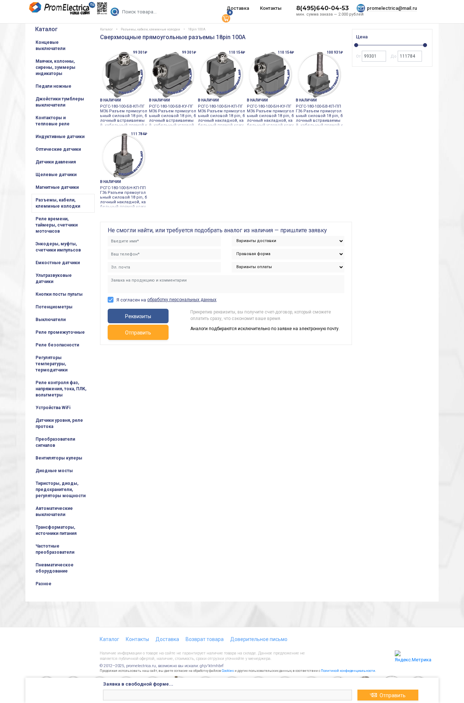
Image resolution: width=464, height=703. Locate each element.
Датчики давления (56, 162)
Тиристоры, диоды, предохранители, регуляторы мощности (61, 489)
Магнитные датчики (57, 187)
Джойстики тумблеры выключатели (60, 102)
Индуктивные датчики (60, 136)
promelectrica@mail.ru (392, 8)
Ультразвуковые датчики (54, 278)
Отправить (138, 333)
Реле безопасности (57, 345)
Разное (43, 583)
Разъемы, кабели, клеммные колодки (58, 203)
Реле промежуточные (60, 332)
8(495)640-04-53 (322, 8)
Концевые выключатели (50, 45)
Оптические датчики (58, 149)
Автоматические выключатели (54, 511)
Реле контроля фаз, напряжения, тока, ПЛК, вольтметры (61, 389)
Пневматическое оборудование (55, 568)
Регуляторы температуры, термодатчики (51, 364)
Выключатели (51, 319)
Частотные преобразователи (55, 549)
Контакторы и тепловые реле (53, 120)
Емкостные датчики (58, 262)
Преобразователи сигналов (55, 442)
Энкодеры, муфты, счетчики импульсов (58, 247)
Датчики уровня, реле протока (59, 423)
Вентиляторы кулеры (59, 458)
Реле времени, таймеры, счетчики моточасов (57, 225)
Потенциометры (54, 306)
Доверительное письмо (258, 639)
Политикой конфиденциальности (348, 671)
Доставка (238, 8)
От (359, 56)
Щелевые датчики (56, 174)
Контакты (271, 8)
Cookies (228, 671)
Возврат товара (205, 639)
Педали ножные (53, 86)
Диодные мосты (54, 470)
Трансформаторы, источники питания (56, 530)
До (394, 56)
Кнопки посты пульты (59, 294)
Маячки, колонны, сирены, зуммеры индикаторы (55, 67)
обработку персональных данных (181, 299)
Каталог (46, 29)
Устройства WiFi (53, 407)
